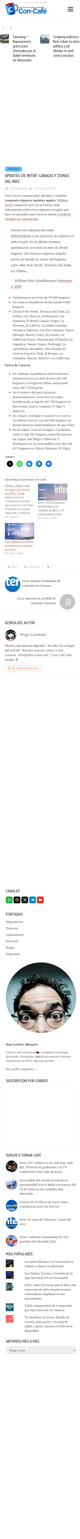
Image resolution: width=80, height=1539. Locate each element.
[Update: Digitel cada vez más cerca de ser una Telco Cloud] (21, 501)
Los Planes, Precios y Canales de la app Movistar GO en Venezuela (48, 1275)
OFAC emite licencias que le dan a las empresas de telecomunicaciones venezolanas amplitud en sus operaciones (50, 1291)
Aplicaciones (15, 934)
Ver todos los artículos (25, 668)
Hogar (10, 947)
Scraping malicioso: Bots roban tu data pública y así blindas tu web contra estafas (66, 46)
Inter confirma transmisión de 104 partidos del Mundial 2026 (43, 1239)
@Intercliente (21, 235)
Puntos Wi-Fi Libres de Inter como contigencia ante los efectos (43, 1204)
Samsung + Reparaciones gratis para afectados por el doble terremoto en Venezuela (24, 48)
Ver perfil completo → (21, 1069)
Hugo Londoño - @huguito (22, 1044)
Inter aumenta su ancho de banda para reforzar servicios (19, 545)
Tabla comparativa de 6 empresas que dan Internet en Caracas (48, 1307)
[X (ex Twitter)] (24, 900)
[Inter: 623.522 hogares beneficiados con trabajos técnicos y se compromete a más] (52, 492)
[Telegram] (32, 900)
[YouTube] (40, 900)
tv (51, 567)
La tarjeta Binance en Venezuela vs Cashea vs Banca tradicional (48, 1263)
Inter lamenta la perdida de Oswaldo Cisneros (36, 600)
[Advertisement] (40, 120)
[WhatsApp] (9, 900)
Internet (12, 941)
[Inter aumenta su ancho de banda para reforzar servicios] (19, 531)
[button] (11, 27)
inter (14, 567)
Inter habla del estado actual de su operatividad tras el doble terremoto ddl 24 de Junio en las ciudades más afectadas (47, 1187)
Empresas (12, 954)
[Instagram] (17, 900)
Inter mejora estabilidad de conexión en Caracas (41, 583)
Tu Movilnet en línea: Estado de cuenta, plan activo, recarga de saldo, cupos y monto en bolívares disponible (48, 1324)
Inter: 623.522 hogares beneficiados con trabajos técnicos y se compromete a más (51, 508)
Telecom (12, 928)
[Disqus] (40, 731)
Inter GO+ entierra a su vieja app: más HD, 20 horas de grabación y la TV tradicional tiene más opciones (46, 1167)
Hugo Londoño (46, 188)
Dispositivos (14, 922)
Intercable (13, 169)
